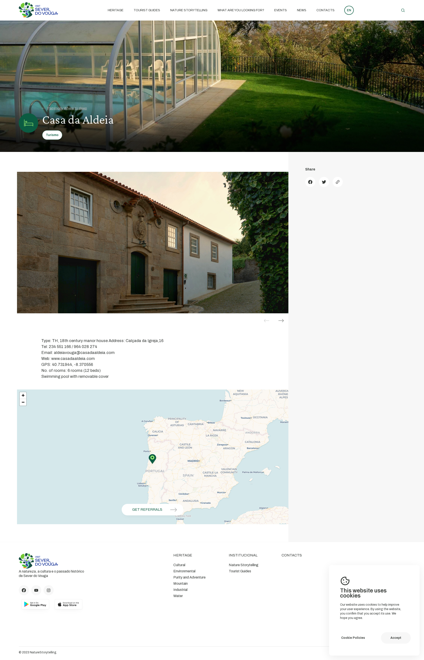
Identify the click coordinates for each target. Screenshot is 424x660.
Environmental (184, 571)
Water (178, 596)
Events (280, 10)
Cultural (179, 565)
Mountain (180, 583)
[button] (281, 320)
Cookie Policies (353, 637)
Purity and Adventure (189, 577)
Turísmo (52, 135)
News (301, 10)
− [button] (23, 402)
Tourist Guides (147, 10)
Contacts (325, 10)
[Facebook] (310, 182)
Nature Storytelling (188, 10)
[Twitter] (324, 182)
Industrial (180, 590)
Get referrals (147, 509)
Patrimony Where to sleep (67, 108)
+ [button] (23, 395)
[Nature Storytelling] (38, 16)
